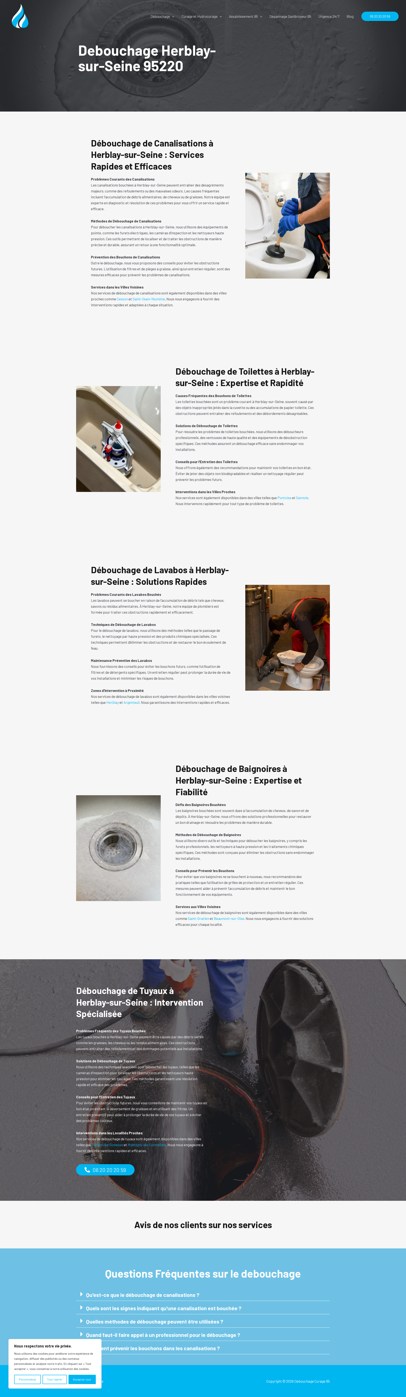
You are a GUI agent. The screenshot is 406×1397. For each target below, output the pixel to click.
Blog (350, 16)
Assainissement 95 (243, 16)
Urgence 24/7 (328, 16)
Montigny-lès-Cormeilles (147, 1145)
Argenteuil (131, 702)
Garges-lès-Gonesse (107, 1145)
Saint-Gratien (198, 918)
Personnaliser (27, 1379)
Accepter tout (82, 1379)
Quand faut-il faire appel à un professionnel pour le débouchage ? (163, 1334)
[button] (172, 16)
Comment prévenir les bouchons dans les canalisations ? (153, 1348)
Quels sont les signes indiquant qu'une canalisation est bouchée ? (163, 1308)
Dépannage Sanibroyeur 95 (290, 16)
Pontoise (284, 498)
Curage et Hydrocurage (200, 16)
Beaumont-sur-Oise (229, 918)
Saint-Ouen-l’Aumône (149, 299)
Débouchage (160, 16)
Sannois (302, 498)
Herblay (112, 702)
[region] (55, 1364)
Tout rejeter (54, 1379)
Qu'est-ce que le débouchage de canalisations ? (142, 1294)
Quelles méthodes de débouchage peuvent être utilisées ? (154, 1321)
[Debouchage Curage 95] (20, 16)
